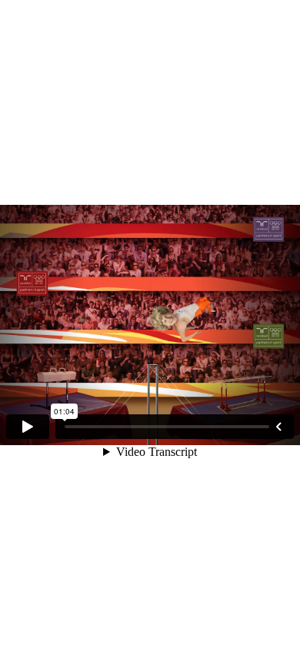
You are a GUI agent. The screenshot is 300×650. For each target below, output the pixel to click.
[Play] (27, 426)
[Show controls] (278, 426)
